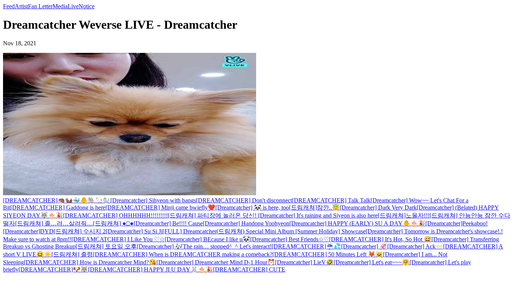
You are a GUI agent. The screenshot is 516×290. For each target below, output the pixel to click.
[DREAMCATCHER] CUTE (249, 269)
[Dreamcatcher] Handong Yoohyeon (246, 223)
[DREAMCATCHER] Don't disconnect (244, 200)
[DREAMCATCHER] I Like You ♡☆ (118, 239)
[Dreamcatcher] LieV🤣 (304, 262)
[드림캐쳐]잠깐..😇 (314, 207)
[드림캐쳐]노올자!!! (403, 215)
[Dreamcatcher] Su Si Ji (134, 231)
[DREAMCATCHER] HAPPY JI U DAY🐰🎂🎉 (150, 269)
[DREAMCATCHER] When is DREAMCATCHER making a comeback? (182, 254)
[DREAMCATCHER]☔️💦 (306, 246)
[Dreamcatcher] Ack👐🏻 (415, 246)
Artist (21, 6)
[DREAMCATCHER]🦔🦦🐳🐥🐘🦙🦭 (56, 200)
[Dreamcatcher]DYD (28, 231)
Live (73, 6)
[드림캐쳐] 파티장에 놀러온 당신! (213, 215)
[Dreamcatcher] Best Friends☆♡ (289, 239)
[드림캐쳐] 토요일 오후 (106, 246)
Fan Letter (40, 6)
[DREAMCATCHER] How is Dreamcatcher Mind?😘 (90, 262)
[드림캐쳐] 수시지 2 (80, 231)
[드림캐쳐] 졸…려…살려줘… (54, 223)
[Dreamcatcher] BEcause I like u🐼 (207, 239)
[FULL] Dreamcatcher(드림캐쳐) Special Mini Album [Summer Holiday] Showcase (264, 231)
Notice (86, 6)
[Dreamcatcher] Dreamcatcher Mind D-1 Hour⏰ (215, 262)
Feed (9, 6)
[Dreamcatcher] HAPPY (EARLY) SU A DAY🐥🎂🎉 (357, 223)
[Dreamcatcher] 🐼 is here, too (252, 207)
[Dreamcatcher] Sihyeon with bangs (153, 200)
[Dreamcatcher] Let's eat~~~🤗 (371, 262)
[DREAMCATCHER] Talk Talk (331, 200)
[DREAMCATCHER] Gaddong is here (57, 207)
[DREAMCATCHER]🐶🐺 (53, 269)
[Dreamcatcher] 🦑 (364, 246)
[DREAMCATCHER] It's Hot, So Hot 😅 (380, 239)
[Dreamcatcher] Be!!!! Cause (168, 223)
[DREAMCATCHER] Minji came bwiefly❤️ (160, 207)
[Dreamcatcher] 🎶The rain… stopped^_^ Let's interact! (204, 246)
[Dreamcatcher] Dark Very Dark (378, 207)
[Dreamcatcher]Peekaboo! (456, 223)
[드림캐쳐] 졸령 (72, 254)
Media (60, 6)
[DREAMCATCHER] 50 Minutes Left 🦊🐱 (327, 254)
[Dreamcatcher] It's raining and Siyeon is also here (318, 215)
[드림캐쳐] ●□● (113, 223)
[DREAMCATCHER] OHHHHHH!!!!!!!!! (115, 215)
